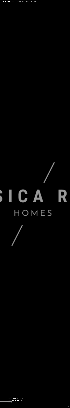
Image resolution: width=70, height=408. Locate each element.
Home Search (19, 1)
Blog (23, 1)
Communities (27, 1)
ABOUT (32, 1)
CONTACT (35, 1)
